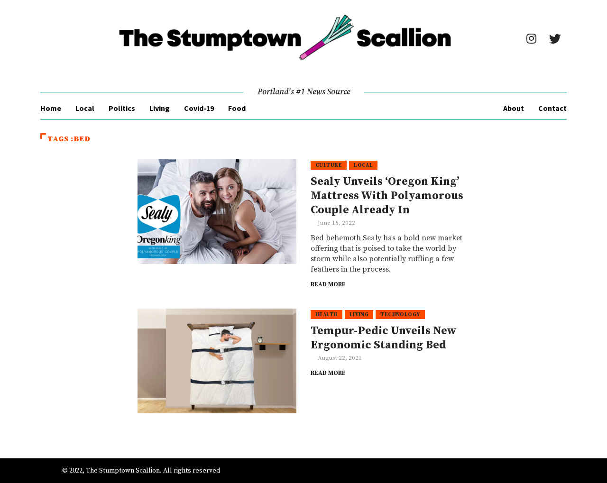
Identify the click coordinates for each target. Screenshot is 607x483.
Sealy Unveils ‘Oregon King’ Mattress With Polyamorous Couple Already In (387, 195)
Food (237, 108)
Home (50, 108)
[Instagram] (531, 38)
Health (326, 314)
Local (84, 108)
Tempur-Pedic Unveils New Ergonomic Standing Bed (384, 338)
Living (159, 108)
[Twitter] (555, 38)
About (513, 108)
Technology (400, 314)
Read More (328, 284)
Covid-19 (199, 108)
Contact (552, 108)
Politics (122, 108)
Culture (328, 165)
